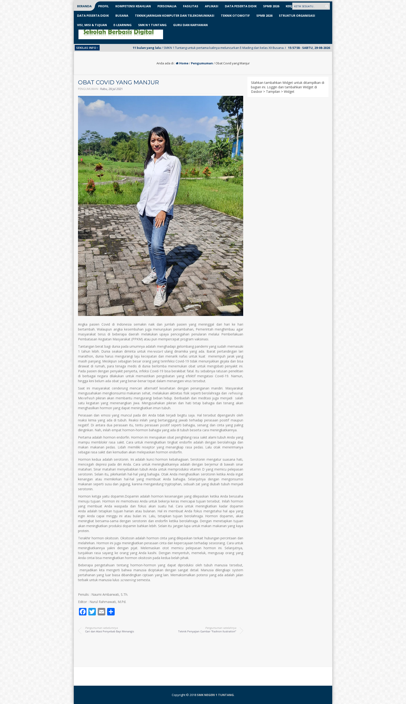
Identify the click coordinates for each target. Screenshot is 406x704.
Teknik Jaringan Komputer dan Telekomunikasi (174, 15)
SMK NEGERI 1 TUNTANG (215, 695)
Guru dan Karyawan (190, 25)
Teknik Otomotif (235, 15)
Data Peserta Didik (241, 6)
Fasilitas (190, 6)
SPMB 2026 (271, 6)
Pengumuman (202, 63)
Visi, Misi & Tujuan (92, 25)
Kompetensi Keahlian (133, 6)
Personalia (166, 6)
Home (183, 63)
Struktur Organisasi (297, 15)
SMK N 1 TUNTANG (152, 25)
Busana (121, 15)
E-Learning (122, 25)
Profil (103, 6)
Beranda (84, 6)
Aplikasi (211, 6)
